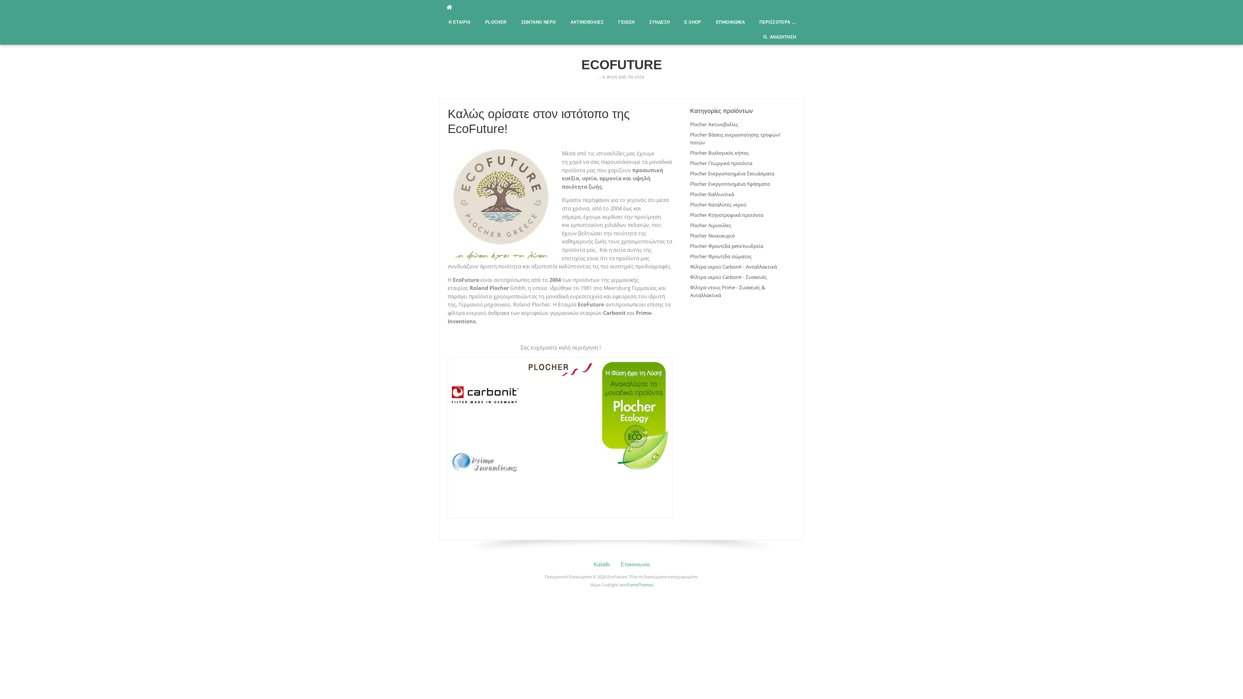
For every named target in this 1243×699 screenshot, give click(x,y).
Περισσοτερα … (777, 22)
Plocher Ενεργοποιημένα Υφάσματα (730, 184)
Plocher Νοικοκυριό (712, 235)
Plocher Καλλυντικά (712, 194)
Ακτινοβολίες (587, 22)
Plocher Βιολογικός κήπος (719, 153)
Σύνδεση (659, 22)
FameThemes (640, 585)
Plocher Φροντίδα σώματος (721, 256)
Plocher (496, 22)
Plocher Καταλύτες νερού (718, 204)
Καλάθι (602, 564)
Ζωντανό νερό (538, 22)
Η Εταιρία (460, 22)
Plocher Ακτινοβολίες (714, 124)
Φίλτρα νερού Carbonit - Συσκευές (728, 277)
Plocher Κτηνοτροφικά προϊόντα (726, 215)
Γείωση (626, 22)
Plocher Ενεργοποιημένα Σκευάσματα (732, 173)
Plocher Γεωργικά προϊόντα (721, 163)
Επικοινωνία (730, 22)
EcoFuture (621, 65)
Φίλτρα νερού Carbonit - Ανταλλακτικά (733, 266)
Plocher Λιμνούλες (710, 225)
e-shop (692, 22)
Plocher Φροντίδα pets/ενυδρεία (726, 246)
